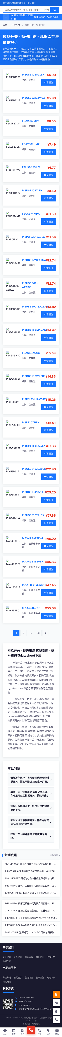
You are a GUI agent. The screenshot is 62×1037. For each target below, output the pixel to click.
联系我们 (54, 17)
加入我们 (40, 957)
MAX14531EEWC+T (34, 584)
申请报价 (40, 17)
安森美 (32, 126)
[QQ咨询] (56, 1011)
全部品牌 (40, 977)
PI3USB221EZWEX (33, 97)
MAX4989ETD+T (32, 538)
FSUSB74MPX (31, 213)
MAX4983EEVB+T (33, 561)
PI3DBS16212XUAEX (35, 329)
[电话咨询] (56, 1019)
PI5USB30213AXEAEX (36, 306)
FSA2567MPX (30, 121)
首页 (5, 25)
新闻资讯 (10, 855)
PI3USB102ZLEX (32, 190)
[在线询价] (56, 994)
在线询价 (29, 977)
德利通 (32, 79)
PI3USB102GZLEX (33, 74)
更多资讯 (54, 855)
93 (38, 633)
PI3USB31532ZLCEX (35, 468)
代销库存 (51, 957)
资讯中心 (51, 977)
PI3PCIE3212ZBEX (33, 236)
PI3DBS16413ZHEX (34, 492)
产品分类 (16, 25)
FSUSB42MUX (31, 167)
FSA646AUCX (31, 353)
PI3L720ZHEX (30, 422)
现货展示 (18, 977)
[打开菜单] (6, 17)
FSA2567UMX (31, 144)
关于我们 (7, 957)
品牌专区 (7, 961)
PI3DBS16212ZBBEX (34, 376)
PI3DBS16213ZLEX (33, 445)
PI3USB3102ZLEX (33, 515)
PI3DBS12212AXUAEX (35, 260)
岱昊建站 (36, 1024)
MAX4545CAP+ (32, 608)
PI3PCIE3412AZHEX (34, 399)
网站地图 (7, 981)
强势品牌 (29, 957)
